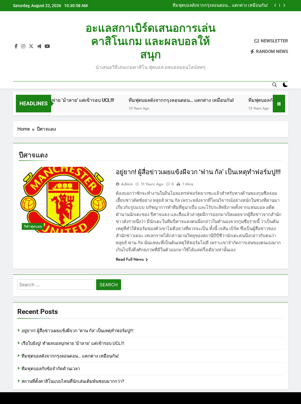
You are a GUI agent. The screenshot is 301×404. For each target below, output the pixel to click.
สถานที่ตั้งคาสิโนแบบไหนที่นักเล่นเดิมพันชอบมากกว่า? (72, 381)
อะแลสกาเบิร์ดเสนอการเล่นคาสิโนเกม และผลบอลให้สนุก (150, 41)
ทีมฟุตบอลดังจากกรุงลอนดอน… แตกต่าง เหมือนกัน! (220, 5)
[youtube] (47, 46)
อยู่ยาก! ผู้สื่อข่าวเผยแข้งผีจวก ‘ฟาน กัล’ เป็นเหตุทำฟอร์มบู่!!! (198, 172)
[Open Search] (274, 84)
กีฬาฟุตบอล (33, 226)
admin (127, 184)
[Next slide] (284, 5)
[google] (39, 46)
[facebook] (16, 46)
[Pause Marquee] (279, 103)
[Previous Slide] (275, 5)
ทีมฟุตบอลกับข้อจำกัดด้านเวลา (50, 368)
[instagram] (23, 46)
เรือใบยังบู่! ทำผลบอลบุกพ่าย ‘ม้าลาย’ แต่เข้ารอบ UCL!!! (72, 343)
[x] (31, 46)
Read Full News (130, 259)
